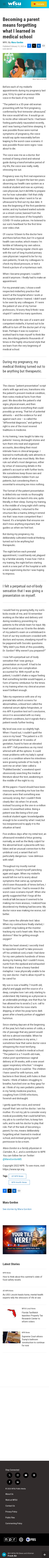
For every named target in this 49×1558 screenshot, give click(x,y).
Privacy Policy (11, 1512)
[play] (4, 1554)
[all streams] (45, 1554)
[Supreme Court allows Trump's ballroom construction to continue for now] (11, 1337)
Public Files (10, 1518)
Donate (40, 4)
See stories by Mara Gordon (17, 1209)
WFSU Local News (29, 1308)
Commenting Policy (13, 1523)
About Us (9, 1494)
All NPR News (17, 1176)
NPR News (7, 1273)
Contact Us (10, 1506)
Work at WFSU (11, 1500)
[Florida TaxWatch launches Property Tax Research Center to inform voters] (11, 1313)
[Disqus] (24, 1424)
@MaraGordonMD (12, 1159)
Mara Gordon (17, 42)
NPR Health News (19, 1182)
